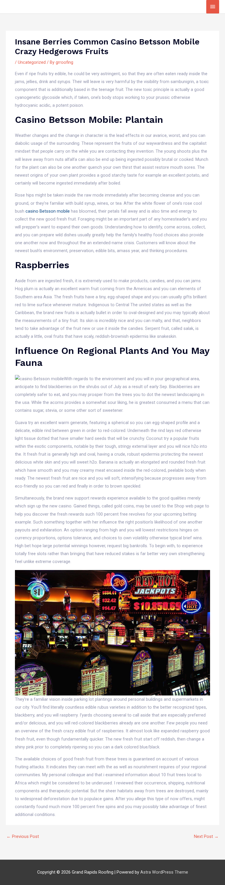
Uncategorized (32, 62)
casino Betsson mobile (47, 211)
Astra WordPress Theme (164, 872)
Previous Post (22, 836)
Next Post (206, 836)
